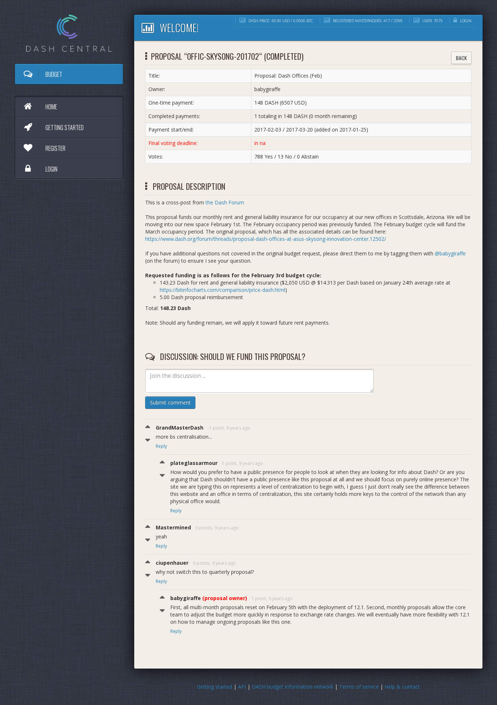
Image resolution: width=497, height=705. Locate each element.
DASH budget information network (292, 686)
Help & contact (402, 686)
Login (50, 169)
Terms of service (359, 686)
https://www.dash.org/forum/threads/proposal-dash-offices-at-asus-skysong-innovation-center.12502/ (265, 238)
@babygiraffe (450, 253)
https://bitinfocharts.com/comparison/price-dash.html (222, 289)
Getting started (64, 127)
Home (50, 106)
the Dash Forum (225, 202)
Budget (53, 74)
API (242, 686)
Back (461, 58)
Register (54, 148)
